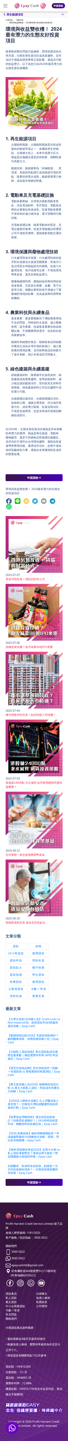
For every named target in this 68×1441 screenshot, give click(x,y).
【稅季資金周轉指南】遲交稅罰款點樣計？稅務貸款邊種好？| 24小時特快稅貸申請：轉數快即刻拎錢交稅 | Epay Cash (33, 1120)
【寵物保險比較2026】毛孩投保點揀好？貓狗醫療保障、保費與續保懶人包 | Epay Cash (33, 1038)
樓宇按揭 (38, 967)
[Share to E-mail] (44, 501)
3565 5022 (18, 1252)
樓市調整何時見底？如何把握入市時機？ (31, 715)
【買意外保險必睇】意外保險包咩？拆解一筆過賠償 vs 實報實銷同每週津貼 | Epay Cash (34, 1071)
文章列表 (9, 20)
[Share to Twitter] (35, 501)
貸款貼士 (16, 967)
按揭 (38, 946)
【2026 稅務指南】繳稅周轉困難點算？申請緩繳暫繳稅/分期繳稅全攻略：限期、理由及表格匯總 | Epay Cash (33, 1136)
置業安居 (38, 996)
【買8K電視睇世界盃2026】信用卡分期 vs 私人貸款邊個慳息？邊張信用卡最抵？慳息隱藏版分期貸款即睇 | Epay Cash (34, 1153)
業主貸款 (11, 1302)
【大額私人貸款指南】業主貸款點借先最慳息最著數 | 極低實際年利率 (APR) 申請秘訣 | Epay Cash (33, 1055)
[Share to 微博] (27, 501)
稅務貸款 (16, 982)
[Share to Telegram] (53, 501)
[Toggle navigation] (5, 5)
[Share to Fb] (9, 501)
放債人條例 (43, 1298)
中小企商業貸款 (15, 1306)
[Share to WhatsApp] (9, 506)
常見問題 (11, 1314)
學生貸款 (38, 975)
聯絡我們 (11, 1319)
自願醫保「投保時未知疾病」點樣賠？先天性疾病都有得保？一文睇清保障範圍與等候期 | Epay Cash (33, 1169)
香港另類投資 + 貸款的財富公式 (25, 579)
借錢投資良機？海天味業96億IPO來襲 (29, 647)
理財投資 (16, 996)
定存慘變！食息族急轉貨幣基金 (25, 855)
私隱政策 (41, 1302)
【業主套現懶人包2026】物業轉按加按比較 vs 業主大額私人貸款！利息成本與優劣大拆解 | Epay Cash (33, 1087)
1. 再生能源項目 (13, 14)
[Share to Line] (18, 501)
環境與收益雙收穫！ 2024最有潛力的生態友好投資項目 (30, 22)
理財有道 (19, 20)
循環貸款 (38, 953)
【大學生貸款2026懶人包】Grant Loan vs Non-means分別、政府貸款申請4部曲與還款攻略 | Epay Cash (34, 1022)
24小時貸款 (16, 953)
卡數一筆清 (38, 989)
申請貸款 (58, 5)
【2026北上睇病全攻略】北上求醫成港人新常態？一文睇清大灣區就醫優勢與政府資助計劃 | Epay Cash (33, 1104)
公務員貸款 (16, 989)
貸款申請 (16, 960)
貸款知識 (16, 975)
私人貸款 (11, 1298)
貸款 (16, 946)
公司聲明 (41, 1306)
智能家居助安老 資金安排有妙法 (25, 922)
